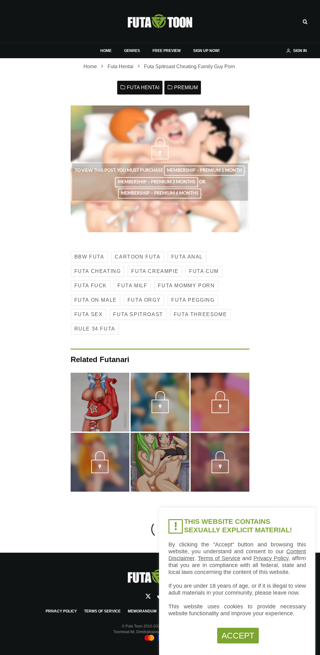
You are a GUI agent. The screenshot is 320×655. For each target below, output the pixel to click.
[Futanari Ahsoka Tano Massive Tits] (100, 402)
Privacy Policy (61, 611)
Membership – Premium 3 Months (156, 182)
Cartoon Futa (137, 256)
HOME (106, 51)
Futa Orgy (144, 300)
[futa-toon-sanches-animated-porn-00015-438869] (220, 471)
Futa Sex (88, 314)
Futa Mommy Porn (186, 285)
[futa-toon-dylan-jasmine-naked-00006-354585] (220, 411)
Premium (186, 87)
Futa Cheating (97, 271)
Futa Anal (187, 256)
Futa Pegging (192, 300)
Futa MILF (132, 285)
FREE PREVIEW (166, 51)
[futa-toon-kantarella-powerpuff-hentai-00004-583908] (99, 471)
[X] (148, 596)
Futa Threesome (200, 314)
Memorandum (142, 611)
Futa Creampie (154, 271)
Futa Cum (204, 271)
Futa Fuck (90, 285)
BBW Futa (89, 256)
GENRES (132, 51)
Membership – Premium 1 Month (204, 171)
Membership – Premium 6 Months (159, 193)
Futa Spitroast (138, 314)
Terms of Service (102, 611)
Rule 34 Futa (94, 328)
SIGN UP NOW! (206, 51)
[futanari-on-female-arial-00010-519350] (159, 411)
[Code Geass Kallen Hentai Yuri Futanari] (160, 462)
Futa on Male (95, 300)
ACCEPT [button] (238, 635)
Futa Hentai (143, 87)
